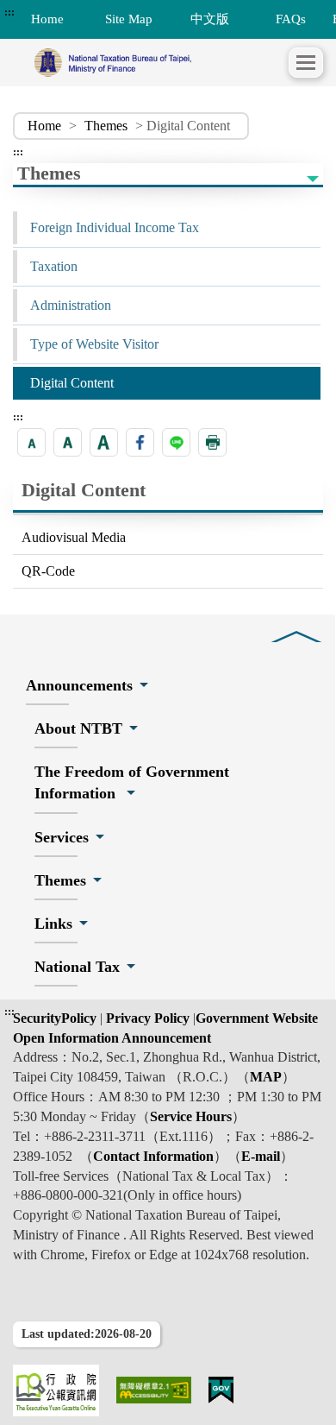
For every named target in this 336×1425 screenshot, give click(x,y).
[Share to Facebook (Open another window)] (140, 442)
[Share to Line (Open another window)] (176, 442)
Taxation (54, 266)
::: (9, 12)
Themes (106, 125)
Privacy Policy (146, 1018)
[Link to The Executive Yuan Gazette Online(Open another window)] (56, 1390)
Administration (70, 305)
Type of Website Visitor (94, 344)
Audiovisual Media (74, 537)
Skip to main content (61, 12)
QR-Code (48, 571)
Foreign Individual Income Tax (114, 227)
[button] (305, 62)
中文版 (209, 18)
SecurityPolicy (56, 1018)
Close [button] (296, 623)
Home (44, 125)
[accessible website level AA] (153, 1390)
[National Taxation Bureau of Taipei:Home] (150, 62)
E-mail (260, 1156)
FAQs (291, 18)
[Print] (212, 442)
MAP (266, 1076)
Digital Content (72, 382)
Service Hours (191, 1116)
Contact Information (153, 1156)
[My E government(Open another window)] (221, 1390)
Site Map (128, 18)
